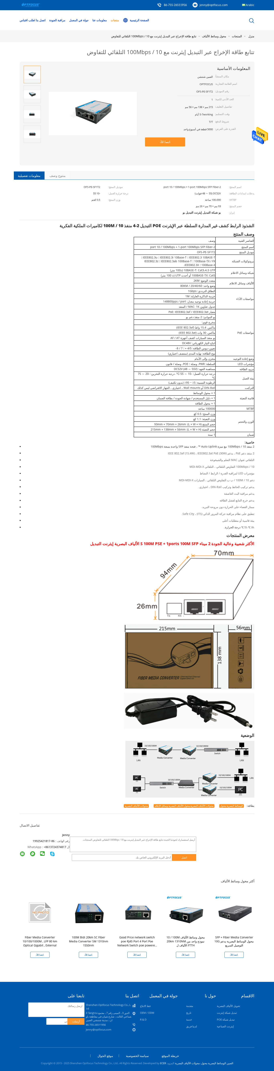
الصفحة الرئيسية (139, 20)
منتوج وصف (58, 175)
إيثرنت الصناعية (225, 1026)
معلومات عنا (99, 20)
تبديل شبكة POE (226, 1019)
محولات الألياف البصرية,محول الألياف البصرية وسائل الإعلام (184, 806)
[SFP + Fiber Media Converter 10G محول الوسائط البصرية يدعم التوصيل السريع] (235, 912)
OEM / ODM (147, 1013)
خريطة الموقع (170, 1055)
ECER (163, 1063)
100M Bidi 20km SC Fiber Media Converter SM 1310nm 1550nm (88, 941)
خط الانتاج (145, 1006)
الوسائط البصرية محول (231, 806)
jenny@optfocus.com (214, 5)
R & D (143, 1019)
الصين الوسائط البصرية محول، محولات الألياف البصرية (204, 1063)
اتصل (184, 857)
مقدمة (189, 1006)
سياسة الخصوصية (137, 1055)
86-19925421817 (44, 841)
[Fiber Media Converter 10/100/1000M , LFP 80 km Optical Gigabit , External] (41, 912)
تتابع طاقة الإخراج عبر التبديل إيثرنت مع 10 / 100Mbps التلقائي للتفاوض (153, 36)
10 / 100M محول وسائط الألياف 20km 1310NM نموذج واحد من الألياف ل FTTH (185, 941)
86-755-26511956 (175, 5)
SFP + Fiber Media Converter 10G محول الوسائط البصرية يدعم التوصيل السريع (234, 941)
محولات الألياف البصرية (136, 806)
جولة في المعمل (79, 20)
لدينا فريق (191, 1026)
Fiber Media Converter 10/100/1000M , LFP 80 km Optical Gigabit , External (40, 941)
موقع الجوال (105, 1055)
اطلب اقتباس (27, 20)
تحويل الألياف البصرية (228, 1006)
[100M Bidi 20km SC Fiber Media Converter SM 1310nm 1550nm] (89, 912)
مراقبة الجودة (57, 20)
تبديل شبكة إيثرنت (227, 1013)
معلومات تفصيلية (29, 175)
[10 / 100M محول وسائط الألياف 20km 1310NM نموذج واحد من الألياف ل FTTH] (186, 912)
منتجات (115, 20)
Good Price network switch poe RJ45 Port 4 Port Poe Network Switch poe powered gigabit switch (137, 943)
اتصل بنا (41, 20)
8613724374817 (55, 847)
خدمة (189, 1019)
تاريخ (188, 1013)
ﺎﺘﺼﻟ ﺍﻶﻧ (165, 142)
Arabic (250, 5)
